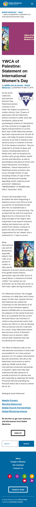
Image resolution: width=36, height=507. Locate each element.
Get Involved (18, 465)
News (18, 458)
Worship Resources (12, 404)
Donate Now (18, 490)
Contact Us (18, 468)
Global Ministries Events (14, 411)
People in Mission (18, 462)
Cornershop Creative (16, 502)
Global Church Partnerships (16, 407)
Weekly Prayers (10, 400)
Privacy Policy (22, 499)
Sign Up (18, 433)
